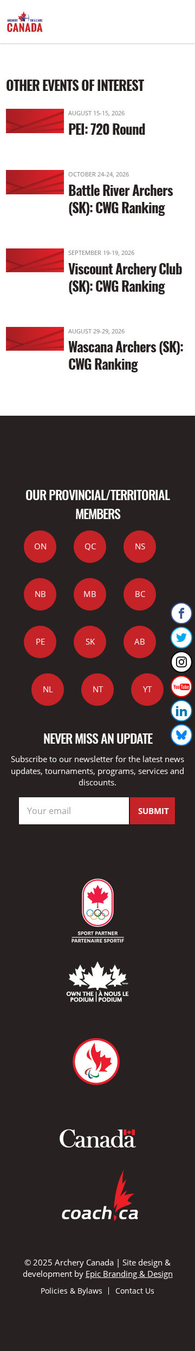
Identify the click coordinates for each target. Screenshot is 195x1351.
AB (139, 641)
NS (140, 546)
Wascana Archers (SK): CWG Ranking (125, 354)
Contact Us (134, 1291)
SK (90, 641)
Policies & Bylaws (71, 1291)
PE (40, 641)
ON (40, 546)
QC (90, 546)
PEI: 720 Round (106, 129)
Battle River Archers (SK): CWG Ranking (120, 198)
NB (40, 593)
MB (89, 593)
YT (147, 689)
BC (140, 593)
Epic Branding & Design (129, 1273)
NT (98, 689)
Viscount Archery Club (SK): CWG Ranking (125, 277)
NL (48, 689)
